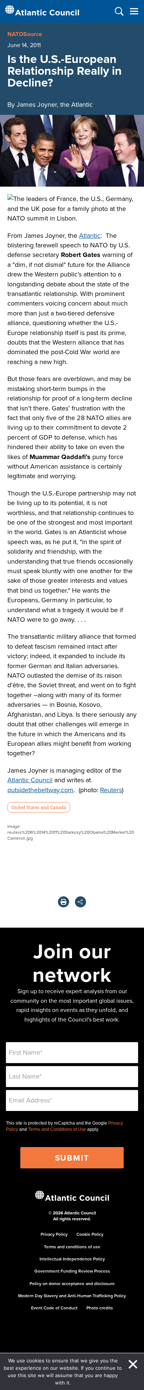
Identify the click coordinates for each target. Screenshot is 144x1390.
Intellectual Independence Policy (72, 1259)
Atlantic (89, 235)
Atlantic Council (29, 779)
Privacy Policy (54, 1234)
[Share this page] (80, 901)
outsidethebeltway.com (40, 789)
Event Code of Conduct (54, 1308)
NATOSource (24, 34)
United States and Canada (38, 807)
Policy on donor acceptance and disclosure (72, 1283)
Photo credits (99, 1308)
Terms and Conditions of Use (57, 1129)
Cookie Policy (89, 1234)
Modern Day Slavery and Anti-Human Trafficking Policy (72, 1295)
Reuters (111, 789)
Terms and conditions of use (72, 1246)
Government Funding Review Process (72, 1271)
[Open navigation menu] (134, 11)
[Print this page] (63, 901)
